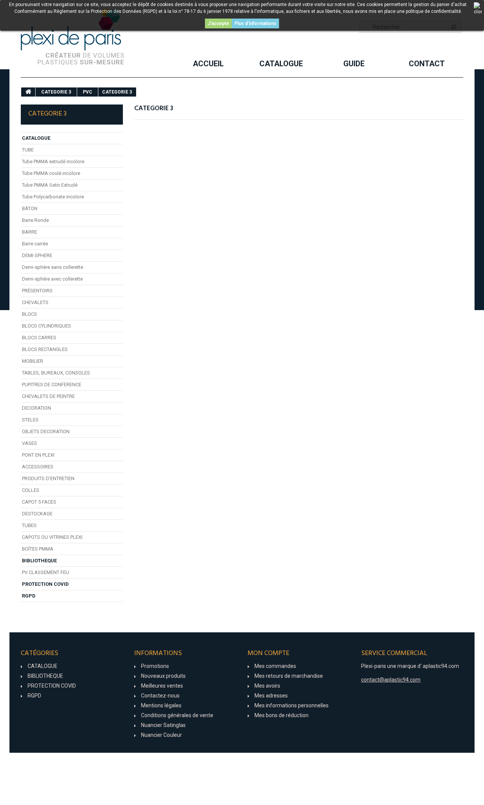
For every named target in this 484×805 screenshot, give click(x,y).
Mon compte (268, 653)
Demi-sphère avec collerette (52, 279)
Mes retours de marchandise (288, 676)
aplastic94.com (441, 666)
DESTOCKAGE (37, 513)
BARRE (29, 232)
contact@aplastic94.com (390, 680)
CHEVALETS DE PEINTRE (48, 396)
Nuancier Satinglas (163, 725)
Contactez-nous (160, 696)
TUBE (28, 150)
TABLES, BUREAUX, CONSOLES (56, 373)
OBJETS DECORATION (46, 431)
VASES (29, 443)
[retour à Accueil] (28, 92)
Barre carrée (35, 243)
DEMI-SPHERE (37, 255)
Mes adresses (271, 696)
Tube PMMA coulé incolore (51, 173)
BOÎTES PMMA (37, 549)
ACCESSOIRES (37, 467)
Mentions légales (161, 705)
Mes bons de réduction (281, 715)
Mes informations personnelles (291, 705)
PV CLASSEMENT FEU (45, 572)
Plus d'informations (255, 23)
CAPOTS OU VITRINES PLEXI (52, 537)
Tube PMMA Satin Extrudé (50, 185)
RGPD (29, 596)
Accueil (208, 63)
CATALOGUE (281, 63)
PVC (87, 92)
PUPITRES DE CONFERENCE (51, 384)
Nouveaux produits (163, 676)
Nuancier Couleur (161, 735)
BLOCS (29, 314)
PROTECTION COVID (45, 584)
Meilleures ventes (162, 686)
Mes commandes (275, 666)
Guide (354, 63)
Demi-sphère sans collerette (52, 267)
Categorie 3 (56, 92)
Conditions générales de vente (177, 715)
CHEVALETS (35, 302)
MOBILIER (32, 361)
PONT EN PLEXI (38, 455)
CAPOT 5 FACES (39, 502)
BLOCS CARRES (39, 337)
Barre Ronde (35, 220)
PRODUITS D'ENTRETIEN (48, 478)
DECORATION (36, 408)
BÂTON (29, 208)
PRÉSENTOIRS (37, 290)
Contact (427, 63)
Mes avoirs (267, 686)
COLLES (30, 490)
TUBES (29, 525)
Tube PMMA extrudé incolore (53, 161)
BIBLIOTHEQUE (39, 560)
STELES (30, 420)
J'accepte (218, 23)
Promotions (155, 666)
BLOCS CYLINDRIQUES (46, 326)
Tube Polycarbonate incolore (53, 197)
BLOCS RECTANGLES (45, 349)
